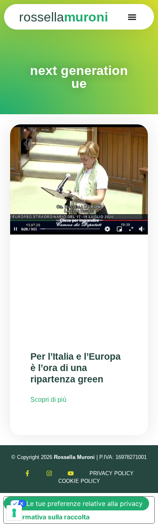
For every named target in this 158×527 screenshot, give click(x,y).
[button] (132, 16)
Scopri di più (48, 399)
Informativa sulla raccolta (50, 517)
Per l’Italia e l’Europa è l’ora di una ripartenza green (75, 367)
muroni (63, 17)
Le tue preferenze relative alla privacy (84, 503)
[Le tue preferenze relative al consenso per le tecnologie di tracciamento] (14, 513)
